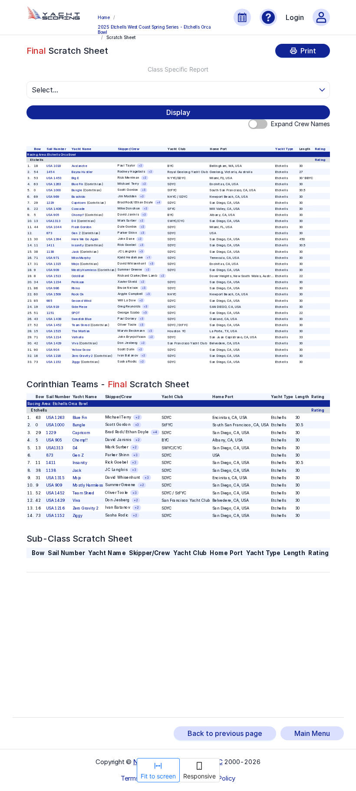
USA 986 (52, 288)
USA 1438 (53, 319)
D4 (73, 221)
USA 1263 (53, 184)
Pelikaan (77, 282)
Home (104, 17)
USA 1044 (53, 227)
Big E (75, 178)
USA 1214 (53, 337)
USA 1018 (53, 166)
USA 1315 (53, 264)
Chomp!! (77, 215)
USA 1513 (53, 276)
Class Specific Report (178, 69)
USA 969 (52, 196)
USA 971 (52, 257)
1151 (50, 313)
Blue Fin (77, 184)
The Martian (80, 331)
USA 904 (52, 349)
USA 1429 (53, 343)
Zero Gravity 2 (81, 355)
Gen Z (75, 233)
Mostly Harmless (83, 270)
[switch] (257, 124)
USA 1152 (53, 361)
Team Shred (80, 325)
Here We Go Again (85, 239)
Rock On (77, 294)
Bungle (76, 190)
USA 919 (52, 306)
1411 (50, 245)
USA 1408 (53, 208)
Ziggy (75, 361)
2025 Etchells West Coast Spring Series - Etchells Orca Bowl (154, 29)
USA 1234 (53, 282)
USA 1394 (53, 239)
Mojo (75, 264)
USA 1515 (53, 331)
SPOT (75, 313)
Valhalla (77, 337)
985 (49, 300)
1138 (50, 251)
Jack (75, 251)
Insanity (77, 245)
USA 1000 (53, 190)
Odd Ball (77, 276)
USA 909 (52, 270)
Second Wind (81, 300)
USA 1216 (53, 355)
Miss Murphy (80, 257)
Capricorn (78, 202)
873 (49, 233)
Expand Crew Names (300, 123)
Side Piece (79, 306)
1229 (50, 202)
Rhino (75, 288)
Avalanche (79, 166)
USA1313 (53, 221)
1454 (50, 172)
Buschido (78, 196)
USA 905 (52, 215)
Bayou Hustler (81, 172)
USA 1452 (53, 325)
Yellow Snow (80, 349)
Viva (74, 343)
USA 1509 (53, 294)
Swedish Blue (81, 319)
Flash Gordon (81, 227)
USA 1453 (53, 178)
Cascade (78, 208)
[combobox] (174, 90)
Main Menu (312, 733)
